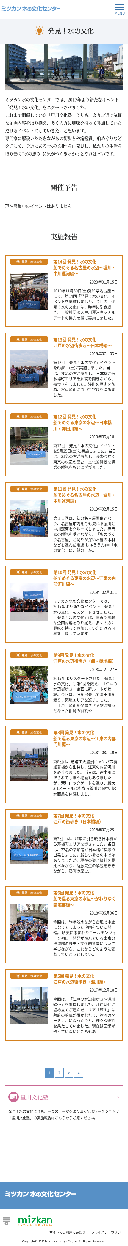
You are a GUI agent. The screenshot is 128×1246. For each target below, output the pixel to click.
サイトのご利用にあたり (67, 1232)
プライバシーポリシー (107, 1232)
